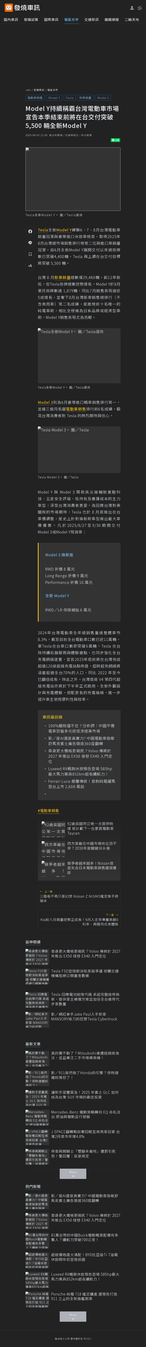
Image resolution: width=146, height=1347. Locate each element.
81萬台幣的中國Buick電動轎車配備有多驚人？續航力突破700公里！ (84, 1237)
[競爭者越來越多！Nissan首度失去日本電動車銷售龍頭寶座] (53, 869)
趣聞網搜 (112, 19)
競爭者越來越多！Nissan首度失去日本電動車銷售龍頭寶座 (92, 868)
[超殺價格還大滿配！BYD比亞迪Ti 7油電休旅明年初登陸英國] (37, 1260)
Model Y (54, 98)
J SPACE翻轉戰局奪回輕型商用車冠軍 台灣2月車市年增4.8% (85, 1134)
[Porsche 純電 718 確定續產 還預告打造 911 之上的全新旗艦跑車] (37, 1299)
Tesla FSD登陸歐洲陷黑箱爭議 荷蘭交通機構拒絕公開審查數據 (85, 973)
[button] (139, 7)
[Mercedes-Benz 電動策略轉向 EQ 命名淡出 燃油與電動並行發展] (37, 1118)
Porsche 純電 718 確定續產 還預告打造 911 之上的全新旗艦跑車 (84, 1296)
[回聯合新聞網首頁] (9, 8)
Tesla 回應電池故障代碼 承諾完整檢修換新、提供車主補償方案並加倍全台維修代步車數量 (85, 999)
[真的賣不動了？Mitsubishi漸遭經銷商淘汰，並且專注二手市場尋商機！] (37, 1059)
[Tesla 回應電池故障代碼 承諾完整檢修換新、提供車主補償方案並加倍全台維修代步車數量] (37, 1000)
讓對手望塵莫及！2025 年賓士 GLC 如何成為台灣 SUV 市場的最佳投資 (85, 1094)
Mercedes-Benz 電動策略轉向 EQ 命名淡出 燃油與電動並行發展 (86, 1114)
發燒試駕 (31, 19)
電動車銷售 (35, 98)
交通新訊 (91, 19)
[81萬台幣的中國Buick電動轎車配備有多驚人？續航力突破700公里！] (37, 1241)
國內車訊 (11, 19)
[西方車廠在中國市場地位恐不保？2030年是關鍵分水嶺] (53, 849)
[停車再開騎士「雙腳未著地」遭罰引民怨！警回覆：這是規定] (37, 1157)
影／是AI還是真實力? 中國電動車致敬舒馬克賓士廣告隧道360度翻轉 (81, 741)
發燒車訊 (39, 90)
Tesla (70, 98)
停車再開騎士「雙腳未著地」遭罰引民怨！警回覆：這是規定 (83, 1153)
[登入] (132, 8)
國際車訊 (51, 19)
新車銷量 (85, 98)
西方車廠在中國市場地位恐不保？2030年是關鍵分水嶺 (92, 845)
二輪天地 (132, 19)
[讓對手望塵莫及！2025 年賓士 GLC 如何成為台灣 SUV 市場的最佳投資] (37, 1098)
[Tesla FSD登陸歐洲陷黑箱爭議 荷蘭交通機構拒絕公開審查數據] (37, 976)
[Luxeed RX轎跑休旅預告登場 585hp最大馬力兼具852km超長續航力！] (37, 1280)
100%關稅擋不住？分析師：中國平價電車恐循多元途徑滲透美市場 (81, 728)
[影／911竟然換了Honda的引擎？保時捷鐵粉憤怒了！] (37, 1078)
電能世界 (71, 19)
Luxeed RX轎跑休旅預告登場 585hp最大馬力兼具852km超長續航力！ (80, 771)
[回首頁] (27, 8)
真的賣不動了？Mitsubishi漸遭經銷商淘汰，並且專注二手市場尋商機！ (85, 1055)
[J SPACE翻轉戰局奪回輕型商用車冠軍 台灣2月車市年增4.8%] (37, 1137)
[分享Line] (30, 242)
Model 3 (103, 98)
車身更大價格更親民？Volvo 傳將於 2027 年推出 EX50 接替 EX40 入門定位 (80, 756)
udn (28, 90)
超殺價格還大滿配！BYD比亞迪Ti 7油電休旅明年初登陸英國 (84, 1257)
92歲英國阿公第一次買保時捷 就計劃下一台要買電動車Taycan (90, 828)
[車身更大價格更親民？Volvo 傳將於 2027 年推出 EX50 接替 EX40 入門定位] (37, 957)
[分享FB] (30, 231)
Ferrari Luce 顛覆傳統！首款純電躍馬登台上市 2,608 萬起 (81, 784)
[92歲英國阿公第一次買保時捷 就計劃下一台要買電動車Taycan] (53, 829)
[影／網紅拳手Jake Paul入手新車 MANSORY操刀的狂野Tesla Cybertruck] (37, 1020)
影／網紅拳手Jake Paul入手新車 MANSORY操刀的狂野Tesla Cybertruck (84, 1016)
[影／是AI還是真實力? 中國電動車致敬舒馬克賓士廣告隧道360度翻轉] (37, 1201)
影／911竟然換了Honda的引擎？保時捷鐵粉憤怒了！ (85, 1075)
